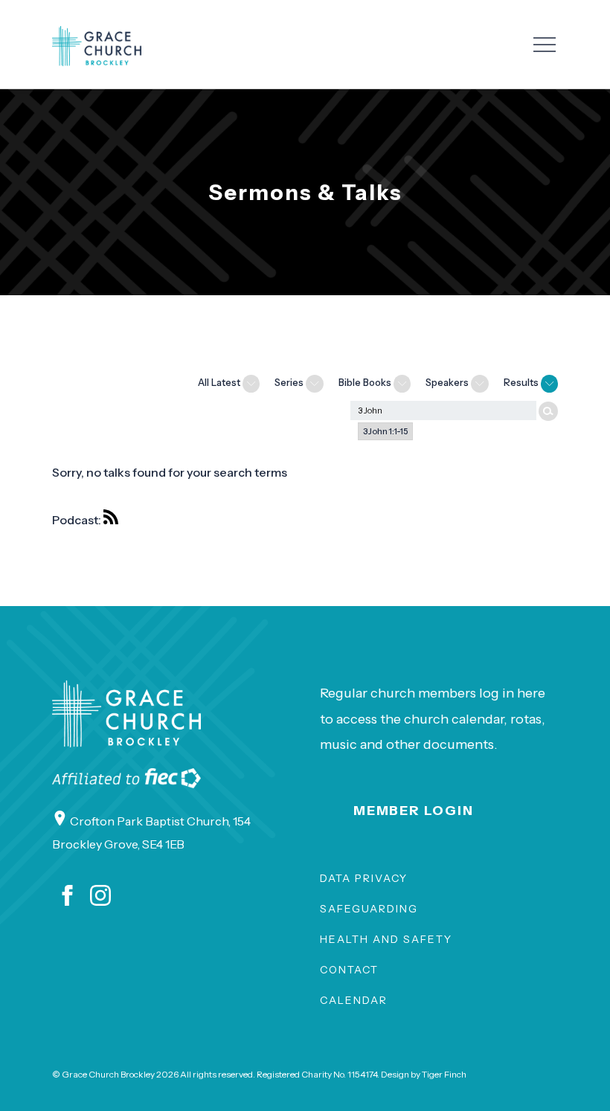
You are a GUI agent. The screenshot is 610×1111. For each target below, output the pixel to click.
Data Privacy (364, 878)
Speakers (448, 382)
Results (522, 382)
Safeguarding (369, 908)
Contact (349, 969)
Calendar (354, 1000)
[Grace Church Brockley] (96, 46)
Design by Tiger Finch (423, 1074)
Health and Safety (386, 939)
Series (290, 382)
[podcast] (114, 519)
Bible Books (366, 382)
